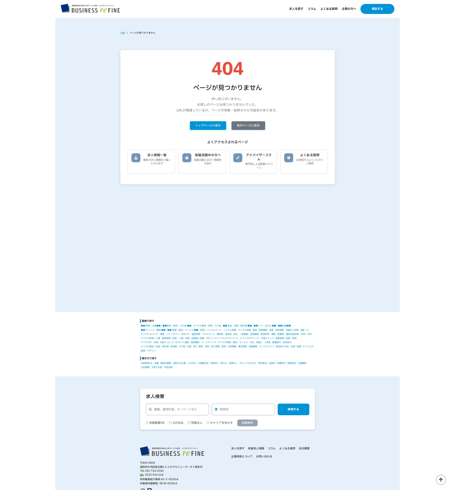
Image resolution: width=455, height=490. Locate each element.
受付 (235, 334)
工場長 (267, 342)
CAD (252, 342)
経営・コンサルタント (211, 330)
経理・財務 (291, 338)
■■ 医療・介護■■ (151, 325)
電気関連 (242, 346)
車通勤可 (281, 363)
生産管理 (279, 330)
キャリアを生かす (248, 363)
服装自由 (291, 363)
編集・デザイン (148, 350)
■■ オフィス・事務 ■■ (153, 330)
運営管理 (196, 334)
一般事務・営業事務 (249, 334)
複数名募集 (165, 363)
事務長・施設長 (224, 334)
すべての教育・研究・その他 (207, 325)
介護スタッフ (267, 338)
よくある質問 (329, 9)
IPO (195, 346)
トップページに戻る (208, 125)
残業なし (233, 363)
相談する (377, 9)
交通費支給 (203, 363)
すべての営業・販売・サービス (233, 342)
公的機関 (145, 367)
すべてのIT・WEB (149, 342)
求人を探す (296, 9)
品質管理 (280, 338)
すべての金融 (244, 330)
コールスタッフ (266, 346)
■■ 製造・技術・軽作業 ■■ (237, 325)
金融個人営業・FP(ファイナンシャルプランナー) (214, 338)
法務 (189, 346)
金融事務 (253, 346)
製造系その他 (282, 346)
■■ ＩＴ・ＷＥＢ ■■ (265, 325)
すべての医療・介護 (150, 338)
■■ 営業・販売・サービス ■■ (182, 330)
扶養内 (272, 363)
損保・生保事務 (229, 346)
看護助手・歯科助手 (282, 342)
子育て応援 (156, 367)
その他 (182, 346)
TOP (122, 33)
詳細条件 (247, 423)
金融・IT (304, 330)
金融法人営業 (292, 330)
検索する (293, 409)
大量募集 (302, 363)
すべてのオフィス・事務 (152, 334)
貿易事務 (195, 342)
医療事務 (263, 330)
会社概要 (304, 449)
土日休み (192, 363)
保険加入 (214, 363)
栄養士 (259, 342)
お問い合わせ (264, 457)
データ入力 (308, 346)
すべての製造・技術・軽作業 (155, 346)
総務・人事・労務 (181, 338)
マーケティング (208, 342)
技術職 (174, 346)
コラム (312, 9)
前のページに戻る (248, 125)
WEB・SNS (306, 334)
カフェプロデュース (249, 338)
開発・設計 (204, 346)
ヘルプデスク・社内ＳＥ (178, 334)
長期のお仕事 (179, 363)
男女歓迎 (262, 363)
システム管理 (229, 330)
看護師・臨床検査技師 (288, 334)
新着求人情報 (256, 449)
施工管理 (215, 346)
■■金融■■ (284, 325)
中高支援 (168, 367)
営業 (271, 330)
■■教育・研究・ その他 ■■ (177, 325)
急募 (156, 363)
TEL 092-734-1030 (151, 471)
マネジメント (208, 334)
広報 (293, 346)
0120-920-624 (154, 475)
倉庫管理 (166, 338)
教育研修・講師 (268, 334)
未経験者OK (147, 363)
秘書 (299, 346)
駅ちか (224, 363)
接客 (255, 330)
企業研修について (242, 457)
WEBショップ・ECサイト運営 (174, 342)
